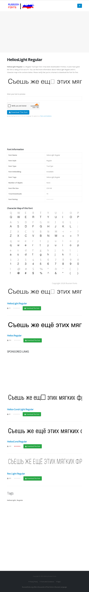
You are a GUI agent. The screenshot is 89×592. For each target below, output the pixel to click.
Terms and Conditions (46, 116)
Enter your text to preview (16, 94)
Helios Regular (14, 335)
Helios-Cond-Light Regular (20, 409)
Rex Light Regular (16, 473)
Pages (59, 581)
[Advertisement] (44, 32)
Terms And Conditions (47, 581)
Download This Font (19, 112)
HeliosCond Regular (17, 441)
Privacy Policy (34, 581)
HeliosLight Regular (17, 303)
